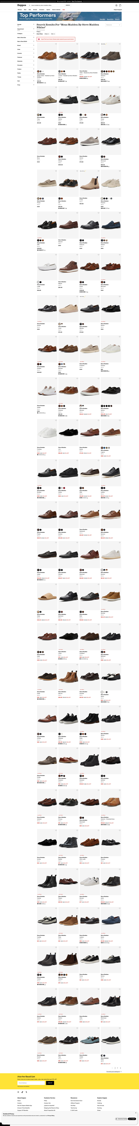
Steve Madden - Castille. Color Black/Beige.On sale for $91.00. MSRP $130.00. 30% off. (47, 925)
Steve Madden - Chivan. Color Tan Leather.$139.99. (68, 147)
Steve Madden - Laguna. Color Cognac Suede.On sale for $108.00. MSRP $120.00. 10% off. (111, 438)
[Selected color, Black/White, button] (59, 115)
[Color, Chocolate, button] (106, 71)
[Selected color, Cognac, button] (38, 71)
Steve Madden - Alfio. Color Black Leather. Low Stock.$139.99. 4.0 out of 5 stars (47, 231)
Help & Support (118, 9)
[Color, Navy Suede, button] (62, 776)
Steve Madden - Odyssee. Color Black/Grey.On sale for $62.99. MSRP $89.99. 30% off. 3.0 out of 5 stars (68, 725)
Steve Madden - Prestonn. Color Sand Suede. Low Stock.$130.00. (90, 355)
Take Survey (74, 1108)
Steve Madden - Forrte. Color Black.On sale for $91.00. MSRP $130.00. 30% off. (90, 965)
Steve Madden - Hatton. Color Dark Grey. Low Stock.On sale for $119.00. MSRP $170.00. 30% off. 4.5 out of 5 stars (47, 965)
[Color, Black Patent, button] (106, 406)
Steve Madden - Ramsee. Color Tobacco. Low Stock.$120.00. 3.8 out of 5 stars (68, 355)
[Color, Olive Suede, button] (106, 448)
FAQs (45, 1100)
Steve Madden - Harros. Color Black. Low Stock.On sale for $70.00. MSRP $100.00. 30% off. (47, 1006)
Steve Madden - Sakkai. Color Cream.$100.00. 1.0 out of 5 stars (47, 397)
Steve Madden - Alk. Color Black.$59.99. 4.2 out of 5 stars (68, 189)
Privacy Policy (51, 1115)
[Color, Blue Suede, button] (62, 364)
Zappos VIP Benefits (22, 1110)
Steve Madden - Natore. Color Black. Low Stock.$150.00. (111, 314)
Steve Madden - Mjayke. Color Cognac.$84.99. (68, 273)
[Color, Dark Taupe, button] (113, 71)
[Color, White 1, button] (109, 198)
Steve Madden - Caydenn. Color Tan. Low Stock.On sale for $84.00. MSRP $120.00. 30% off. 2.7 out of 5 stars (68, 767)
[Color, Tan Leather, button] (109, 71)
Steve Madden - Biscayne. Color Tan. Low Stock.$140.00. (111, 273)
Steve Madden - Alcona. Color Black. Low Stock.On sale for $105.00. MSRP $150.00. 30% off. (111, 725)
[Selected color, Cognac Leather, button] (81, 282)
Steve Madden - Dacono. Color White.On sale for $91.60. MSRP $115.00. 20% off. (111, 561)
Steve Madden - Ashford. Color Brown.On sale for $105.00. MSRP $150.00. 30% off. (111, 767)
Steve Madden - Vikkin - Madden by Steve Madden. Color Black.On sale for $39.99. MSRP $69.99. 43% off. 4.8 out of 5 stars (90, 63)
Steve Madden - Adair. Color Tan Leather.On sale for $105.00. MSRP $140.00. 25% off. (47, 642)
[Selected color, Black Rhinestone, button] (59, 488)
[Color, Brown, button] (83, 776)
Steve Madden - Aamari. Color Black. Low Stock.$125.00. (47, 314)
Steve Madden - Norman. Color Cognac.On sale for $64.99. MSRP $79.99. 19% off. (111, 520)
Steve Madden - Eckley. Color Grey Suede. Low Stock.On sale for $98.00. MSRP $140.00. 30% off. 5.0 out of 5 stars (47, 767)
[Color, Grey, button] (40, 71)
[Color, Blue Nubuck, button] (43, 198)
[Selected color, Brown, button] (81, 488)
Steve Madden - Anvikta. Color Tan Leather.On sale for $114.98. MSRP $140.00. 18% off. (68, 520)
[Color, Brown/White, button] (104, 692)
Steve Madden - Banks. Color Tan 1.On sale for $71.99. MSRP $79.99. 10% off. (90, 438)
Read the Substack (77, 1)
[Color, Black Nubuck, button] (64, 71)
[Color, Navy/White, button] (104, 570)
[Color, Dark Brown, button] (104, 240)
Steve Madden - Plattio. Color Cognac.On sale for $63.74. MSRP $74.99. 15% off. (47, 520)
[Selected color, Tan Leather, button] (59, 156)
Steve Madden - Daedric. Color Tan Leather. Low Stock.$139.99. (47, 355)
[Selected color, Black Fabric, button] (102, 1055)
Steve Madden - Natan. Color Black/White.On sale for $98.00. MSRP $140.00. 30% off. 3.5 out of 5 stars (111, 683)
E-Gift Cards (74, 1110)
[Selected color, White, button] (102, 115)
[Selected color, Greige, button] (102, 198)
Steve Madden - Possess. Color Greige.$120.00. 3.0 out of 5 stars (111, 189)
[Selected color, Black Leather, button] (38, 240)
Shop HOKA (110, 19)
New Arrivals (100, 1105)
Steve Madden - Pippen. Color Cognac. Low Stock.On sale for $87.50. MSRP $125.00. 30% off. (68, 886)
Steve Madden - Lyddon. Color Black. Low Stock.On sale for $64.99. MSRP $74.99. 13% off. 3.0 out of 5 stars (111, 479)
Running (99, 1108)
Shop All (117, 19)
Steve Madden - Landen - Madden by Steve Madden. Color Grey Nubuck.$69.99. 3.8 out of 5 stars (68, 63)
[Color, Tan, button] (62, 71)
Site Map (73, 1105)
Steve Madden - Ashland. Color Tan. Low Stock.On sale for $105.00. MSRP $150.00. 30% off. (47, 808)
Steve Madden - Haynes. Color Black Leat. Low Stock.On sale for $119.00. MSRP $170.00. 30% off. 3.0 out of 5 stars (47, 886)
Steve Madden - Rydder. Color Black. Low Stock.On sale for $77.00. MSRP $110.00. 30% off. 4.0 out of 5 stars (68, 847)
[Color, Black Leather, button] (62, 156)
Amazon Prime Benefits (23, 1108)
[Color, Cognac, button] (104, 156)
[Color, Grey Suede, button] (109, 448)
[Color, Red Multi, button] (64, 488)
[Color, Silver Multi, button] (62, 488)
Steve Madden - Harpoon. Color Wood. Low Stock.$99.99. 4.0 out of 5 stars (68, 397)
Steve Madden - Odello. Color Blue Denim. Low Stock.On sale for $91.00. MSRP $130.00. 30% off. (90, 1046)
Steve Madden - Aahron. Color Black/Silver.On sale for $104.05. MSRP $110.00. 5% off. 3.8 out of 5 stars (111, 397)
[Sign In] (116, 5)
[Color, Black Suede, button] (40, 115)
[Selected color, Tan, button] (102, 282)
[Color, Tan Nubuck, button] (106, 115)
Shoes (46, 34)
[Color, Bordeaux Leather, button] (43, 652)
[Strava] (26, 1092)
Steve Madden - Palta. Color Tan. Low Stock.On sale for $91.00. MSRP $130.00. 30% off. (68, 925)
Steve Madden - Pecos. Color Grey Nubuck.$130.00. (47, 189)
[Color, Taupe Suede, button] (106, 240)
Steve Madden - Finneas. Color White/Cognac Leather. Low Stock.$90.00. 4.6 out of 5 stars (111, 355)
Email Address (22, 1083)
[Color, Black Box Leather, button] (62, 115)
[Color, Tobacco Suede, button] (111, 71)
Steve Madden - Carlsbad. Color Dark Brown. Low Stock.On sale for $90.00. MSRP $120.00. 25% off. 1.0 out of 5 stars (90, 642)
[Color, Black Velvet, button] (109, 406)
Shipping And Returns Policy (51, 1108)
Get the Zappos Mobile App (24, 1105)
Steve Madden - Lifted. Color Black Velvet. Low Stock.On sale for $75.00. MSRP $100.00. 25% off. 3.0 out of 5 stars (68, 642)
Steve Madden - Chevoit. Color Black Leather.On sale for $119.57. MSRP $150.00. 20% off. (68, 561)
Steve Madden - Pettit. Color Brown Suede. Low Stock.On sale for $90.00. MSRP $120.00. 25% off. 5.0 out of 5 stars (47, 683)
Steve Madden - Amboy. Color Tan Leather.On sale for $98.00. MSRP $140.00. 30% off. (47, 725)
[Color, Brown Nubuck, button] (40, 198)
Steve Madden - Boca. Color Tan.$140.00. (47, 147)
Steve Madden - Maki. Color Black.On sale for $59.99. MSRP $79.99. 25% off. (90, 602)
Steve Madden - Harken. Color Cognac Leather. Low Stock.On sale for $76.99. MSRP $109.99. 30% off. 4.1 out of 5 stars (68, 1006)
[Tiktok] (22, 1092)
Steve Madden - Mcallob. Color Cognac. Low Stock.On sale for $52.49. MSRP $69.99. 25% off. (111, 602)
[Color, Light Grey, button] (62, 734)
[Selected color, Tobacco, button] (59, 364)
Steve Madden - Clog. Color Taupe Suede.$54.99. (47, 105)
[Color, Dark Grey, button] (111, 198)
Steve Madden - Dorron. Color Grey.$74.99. (90, 147)
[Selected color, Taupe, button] (59, 324)
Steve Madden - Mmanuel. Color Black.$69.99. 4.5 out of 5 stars (111, 147)
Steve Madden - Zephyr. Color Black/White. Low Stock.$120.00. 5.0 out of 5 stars (68, 105)
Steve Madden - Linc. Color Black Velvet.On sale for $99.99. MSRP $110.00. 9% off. (68, 438)
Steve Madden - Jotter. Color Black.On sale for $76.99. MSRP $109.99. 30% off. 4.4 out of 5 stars (111, 886)
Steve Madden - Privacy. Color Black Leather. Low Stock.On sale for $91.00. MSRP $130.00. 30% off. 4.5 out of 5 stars (68, 808)
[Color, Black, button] (104, 71)
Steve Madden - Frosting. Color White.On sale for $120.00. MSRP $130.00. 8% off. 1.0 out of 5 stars (47, 438)
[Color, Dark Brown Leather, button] (111, 406)
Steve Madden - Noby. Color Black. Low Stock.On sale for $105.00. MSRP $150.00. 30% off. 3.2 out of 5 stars (90, 725)
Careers (19, 1103)
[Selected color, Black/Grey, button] (59, 734)
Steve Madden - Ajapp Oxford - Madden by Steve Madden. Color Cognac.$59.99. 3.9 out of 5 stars (47, 63)
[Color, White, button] (83, 115)
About (19, 1100)
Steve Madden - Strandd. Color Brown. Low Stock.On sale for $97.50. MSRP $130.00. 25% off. (90, 683)
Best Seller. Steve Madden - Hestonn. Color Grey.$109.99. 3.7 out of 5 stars (111, 63)
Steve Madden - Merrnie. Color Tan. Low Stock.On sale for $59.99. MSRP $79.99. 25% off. (68, 683)
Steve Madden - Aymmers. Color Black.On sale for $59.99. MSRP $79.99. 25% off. (68, 602)
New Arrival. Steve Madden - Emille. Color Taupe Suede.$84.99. (90, 189)
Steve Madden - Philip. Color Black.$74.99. (90, 105)
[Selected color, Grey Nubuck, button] (59, 71)
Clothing (99, 1103)
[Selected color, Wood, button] (59, 406)
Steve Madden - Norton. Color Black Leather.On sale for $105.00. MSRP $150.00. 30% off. (111, 965)
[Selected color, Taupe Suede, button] (38, 115)
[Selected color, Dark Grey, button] (38, 975)
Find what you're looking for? (113, 1071)
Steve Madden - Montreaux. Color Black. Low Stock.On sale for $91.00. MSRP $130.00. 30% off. (111, 1006)
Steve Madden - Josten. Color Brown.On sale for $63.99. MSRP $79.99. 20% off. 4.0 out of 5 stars (47, 561)
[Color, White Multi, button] (106, 198)
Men (52, 34)
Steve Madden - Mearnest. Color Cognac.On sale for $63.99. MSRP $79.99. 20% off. (90, 561)
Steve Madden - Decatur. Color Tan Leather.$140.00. (68, 231)
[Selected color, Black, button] (81, 115)
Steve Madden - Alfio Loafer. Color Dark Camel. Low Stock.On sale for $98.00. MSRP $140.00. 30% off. (90, 847)
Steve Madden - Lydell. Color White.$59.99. (47, 273)
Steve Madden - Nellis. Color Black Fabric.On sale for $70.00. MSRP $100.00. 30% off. (111, 1046)
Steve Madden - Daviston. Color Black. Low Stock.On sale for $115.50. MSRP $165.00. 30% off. (90, 767)
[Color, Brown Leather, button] (40, 488)
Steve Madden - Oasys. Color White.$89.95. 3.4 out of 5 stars (111, 105)
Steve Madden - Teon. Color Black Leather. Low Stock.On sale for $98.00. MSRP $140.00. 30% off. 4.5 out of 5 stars (68, 1046)
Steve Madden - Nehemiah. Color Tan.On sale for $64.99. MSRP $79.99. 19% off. (90, 520)
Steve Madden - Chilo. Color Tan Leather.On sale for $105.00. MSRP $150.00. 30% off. (90, 1006)
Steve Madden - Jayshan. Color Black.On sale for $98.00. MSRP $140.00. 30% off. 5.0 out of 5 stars (90, 925)
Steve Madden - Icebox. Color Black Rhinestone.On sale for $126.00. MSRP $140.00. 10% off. (68, 479)
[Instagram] (18, 1092)
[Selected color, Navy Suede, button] (102, 240)
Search (68, 5)
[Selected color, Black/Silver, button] (102, 406)
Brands (99, 1100)
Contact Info (47, 1103)
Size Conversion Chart (76, 1100)
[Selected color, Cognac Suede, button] (102, 448)
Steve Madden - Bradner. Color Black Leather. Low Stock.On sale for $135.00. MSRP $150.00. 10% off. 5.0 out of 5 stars (47, 479)
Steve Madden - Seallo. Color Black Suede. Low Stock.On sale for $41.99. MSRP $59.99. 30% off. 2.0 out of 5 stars (111, 925)
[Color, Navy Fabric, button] (104, 1055)
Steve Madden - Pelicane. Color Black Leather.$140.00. (90, 231)
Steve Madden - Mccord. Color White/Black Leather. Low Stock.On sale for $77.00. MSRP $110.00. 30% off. (90, 886)
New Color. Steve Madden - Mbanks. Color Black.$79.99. (90, 314)
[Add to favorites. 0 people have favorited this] (56, 44)
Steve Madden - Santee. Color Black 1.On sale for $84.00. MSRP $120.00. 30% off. (47, 847)
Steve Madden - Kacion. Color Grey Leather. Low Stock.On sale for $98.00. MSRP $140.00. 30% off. (47, 1046)
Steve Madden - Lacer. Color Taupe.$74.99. (68, 314)
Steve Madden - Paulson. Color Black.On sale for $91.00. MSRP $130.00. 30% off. (111, 847)
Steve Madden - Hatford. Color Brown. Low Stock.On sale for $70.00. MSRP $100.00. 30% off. (68, 965)
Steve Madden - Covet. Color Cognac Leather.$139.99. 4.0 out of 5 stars (90, 273)
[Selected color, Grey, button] (102, 71)
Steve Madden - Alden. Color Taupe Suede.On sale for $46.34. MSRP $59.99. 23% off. (47, 602)
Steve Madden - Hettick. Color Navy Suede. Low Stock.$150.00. (111, 231)
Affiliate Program (75, 1103)
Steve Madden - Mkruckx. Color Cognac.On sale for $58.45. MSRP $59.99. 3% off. (90, 397)
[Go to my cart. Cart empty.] (120, 5)
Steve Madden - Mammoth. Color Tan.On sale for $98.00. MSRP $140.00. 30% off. (90, 808)
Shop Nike (102, 19)
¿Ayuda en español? (49, 1105)
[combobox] (46, 5)
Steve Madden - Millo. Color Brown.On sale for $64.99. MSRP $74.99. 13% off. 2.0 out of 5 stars (90, 479)
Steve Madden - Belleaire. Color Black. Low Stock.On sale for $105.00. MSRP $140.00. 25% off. (111, 642)
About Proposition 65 (49, 1110)
